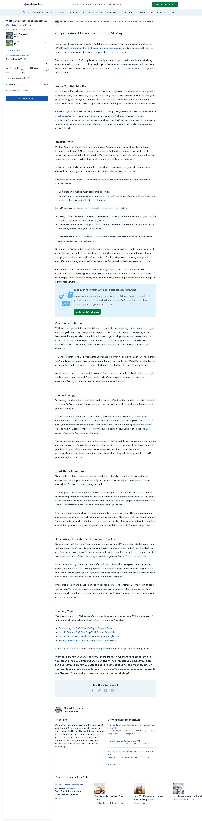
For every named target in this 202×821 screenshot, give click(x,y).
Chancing (86, 4)
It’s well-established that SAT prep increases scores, (88, 48)
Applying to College (115, 733)
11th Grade (156, 12)
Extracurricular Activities (184, 799)
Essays (61, 12)
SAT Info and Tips (135, 21)
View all (111, 764)
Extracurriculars (96, 12)
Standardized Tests (76, 12)
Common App (145, 757)
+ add (45, 84)
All (29, 12)
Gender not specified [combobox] (18, 78)
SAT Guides (128, 744)
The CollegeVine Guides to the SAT (123, 741)
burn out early (137, 328)
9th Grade (128, 12)
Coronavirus (139, 803)
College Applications (44, 12)
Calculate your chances (165, 4)
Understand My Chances (87, 312)
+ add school (14, 50)
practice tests (62, 115)
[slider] (43, 61)
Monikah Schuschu (68, 21)
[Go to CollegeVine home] (33, 4)
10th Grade (142, 12)
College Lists (130, 733)
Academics (112, 12)
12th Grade (170, 12)
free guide (101, 648)
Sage (75, 4)
